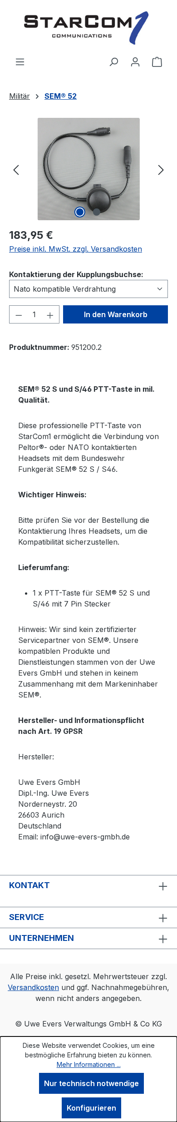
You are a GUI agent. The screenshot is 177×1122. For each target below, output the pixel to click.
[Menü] (20, 61)
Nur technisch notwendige (91, 1083)
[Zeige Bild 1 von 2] (80, 212)
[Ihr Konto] (135, 61)
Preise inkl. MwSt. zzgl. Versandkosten (75, 248)
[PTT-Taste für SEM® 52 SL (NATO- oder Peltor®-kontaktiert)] (88, 169)
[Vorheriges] (16, 169)
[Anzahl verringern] (18, 314)
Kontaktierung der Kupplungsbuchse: (76, 274)
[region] (88, 169)
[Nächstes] (161, 169)
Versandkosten (33, 987)
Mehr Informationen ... (89, 1064)
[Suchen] (113, 61)
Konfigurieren (91, 1107)
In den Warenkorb (116, 314)
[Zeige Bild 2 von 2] (96, 212)
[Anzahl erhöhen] (50, 314)
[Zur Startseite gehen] (88, 28)
